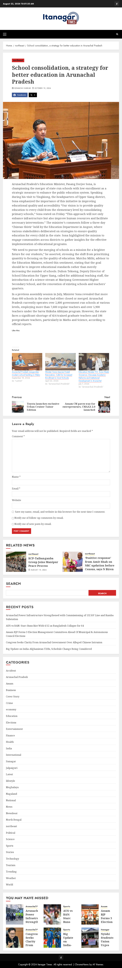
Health (10, 742)
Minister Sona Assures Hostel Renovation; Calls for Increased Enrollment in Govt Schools (58, 374)
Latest (9, 774)
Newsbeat (11, 813)
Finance (10, 735)
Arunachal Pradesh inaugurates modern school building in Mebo (26, 373)
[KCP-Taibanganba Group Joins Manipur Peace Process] (16, 562)
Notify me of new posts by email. (32, 524)
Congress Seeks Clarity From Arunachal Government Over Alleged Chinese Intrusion (54, 642)
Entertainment (14, 729)
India (9, 748)
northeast (18, 60)
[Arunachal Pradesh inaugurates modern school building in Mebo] (27, 361)
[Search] (117, 34)
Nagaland (11, 793)
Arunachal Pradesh (17, 677)
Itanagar (11, 761)
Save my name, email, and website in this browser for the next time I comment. (60, 511)
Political (10, 832)
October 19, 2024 (43, 88)
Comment (18, 436)
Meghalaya (12, 787)
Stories (10, 852)
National (11, 800)
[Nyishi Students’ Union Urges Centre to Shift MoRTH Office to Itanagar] (90, 938)
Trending (11, 871)
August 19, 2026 (39, 570)
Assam (9, 683)
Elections (11, 722)
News (9, 806)
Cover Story (12, 696)
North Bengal (13, 819)
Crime (9, 703)
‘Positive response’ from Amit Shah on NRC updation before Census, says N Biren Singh (99, 565)
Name (16, 476)
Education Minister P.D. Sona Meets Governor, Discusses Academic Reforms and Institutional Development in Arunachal (94, 376)
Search (13, 583)
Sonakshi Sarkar (22, 88)
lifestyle (10, 780)
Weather (11, 878)
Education (11, 716)
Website (16, 500)
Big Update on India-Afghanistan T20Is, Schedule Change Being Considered (49, 649)
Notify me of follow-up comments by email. (39, 517)
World (9, 884)
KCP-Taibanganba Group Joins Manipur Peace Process (43, 562)
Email (16, 488)
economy (11, 709)
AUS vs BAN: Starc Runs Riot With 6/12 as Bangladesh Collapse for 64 (45, 625)
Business (11, 690)
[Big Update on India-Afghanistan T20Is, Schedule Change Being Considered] (52, 938)
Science (10, 839)
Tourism (10, 865)
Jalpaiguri (11, 768)
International (13, 754)
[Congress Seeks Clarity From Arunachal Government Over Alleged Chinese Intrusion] (14, 938)
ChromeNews (82, 964)
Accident (11, 670)
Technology (12, 858)
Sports (9, 845)
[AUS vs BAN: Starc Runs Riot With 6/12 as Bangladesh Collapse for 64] (52, 914)
